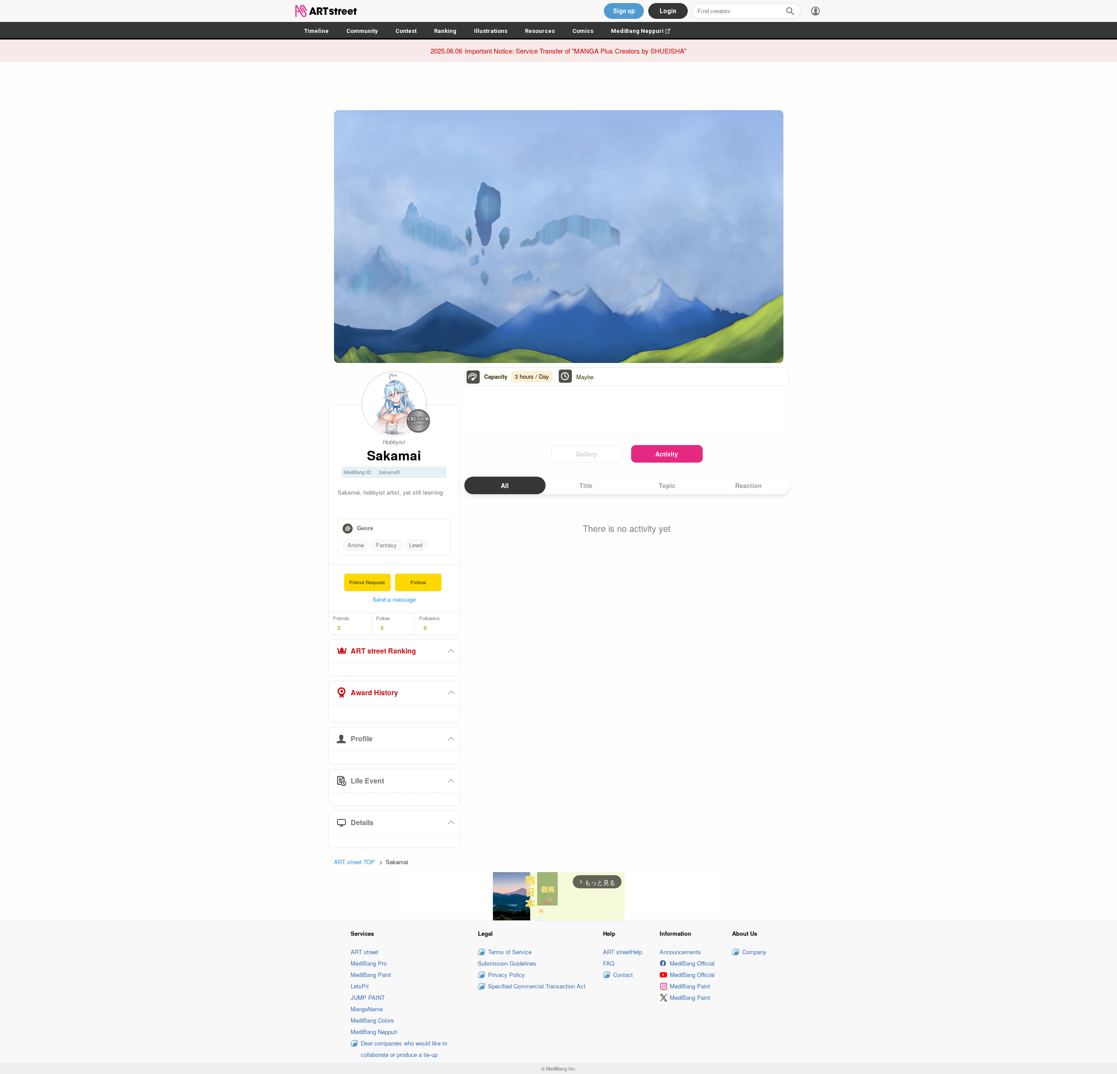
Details (362, 822)
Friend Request (367, 582)
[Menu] (815, 11)
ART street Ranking (383, 651)
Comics (582, 31)
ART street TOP (354, 862)
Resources (540, 31)
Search (790, 11)
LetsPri (360, 986)
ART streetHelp (622, 952)
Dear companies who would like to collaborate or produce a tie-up (404, 1049)
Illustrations (490, 31)
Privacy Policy (506, 974)
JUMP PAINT (368, 997)
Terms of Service (510, 952)
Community (362, 31)
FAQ (608, 963)
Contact (623, 974)
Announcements (680, 952)
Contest (406, 31)
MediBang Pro (369, 963)
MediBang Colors (372, 1020)
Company (754, 952)
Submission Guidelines (507, 963)
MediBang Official (692, 963)
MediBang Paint (371, 974)
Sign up (624, 10)
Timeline (316, 31)
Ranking (445, 31)
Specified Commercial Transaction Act (536, 986)
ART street (364, 952)
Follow (418, 582)
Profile (362, 738)
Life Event (367, 781)
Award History (374, 692)
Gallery (586, 453)
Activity (666, 453)
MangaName (367, 1009)
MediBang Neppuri (645, 31)
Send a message (394, 599)
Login (668, 10)
